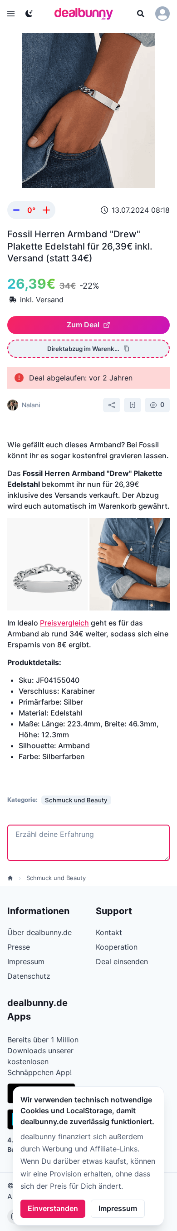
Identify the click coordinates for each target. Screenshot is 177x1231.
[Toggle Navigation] (11, 14)
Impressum (117, 1208)
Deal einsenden (122, 961)
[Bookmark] (132, 405)
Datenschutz (28, 976)
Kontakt (109, 932)
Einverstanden (53, 1208)
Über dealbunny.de (39, 932)
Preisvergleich (64, 622)
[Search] (141, 14)
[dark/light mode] (29, 14)
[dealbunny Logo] (86, 14)
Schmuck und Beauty (56, 877)
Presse (18, 946)
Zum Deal (83, 324)
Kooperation (117, 946)
